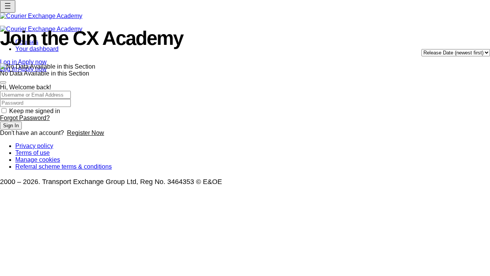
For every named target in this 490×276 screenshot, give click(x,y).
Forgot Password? (25, 118)
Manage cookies (37, 159)
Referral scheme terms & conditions (63, 166)
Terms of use (32, 153)
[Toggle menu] (7, 6)
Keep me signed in (34, 111)
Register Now (85, 133)
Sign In (11, 125)
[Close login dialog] (3, 82)
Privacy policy (34, 146)
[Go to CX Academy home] (245, 16)
